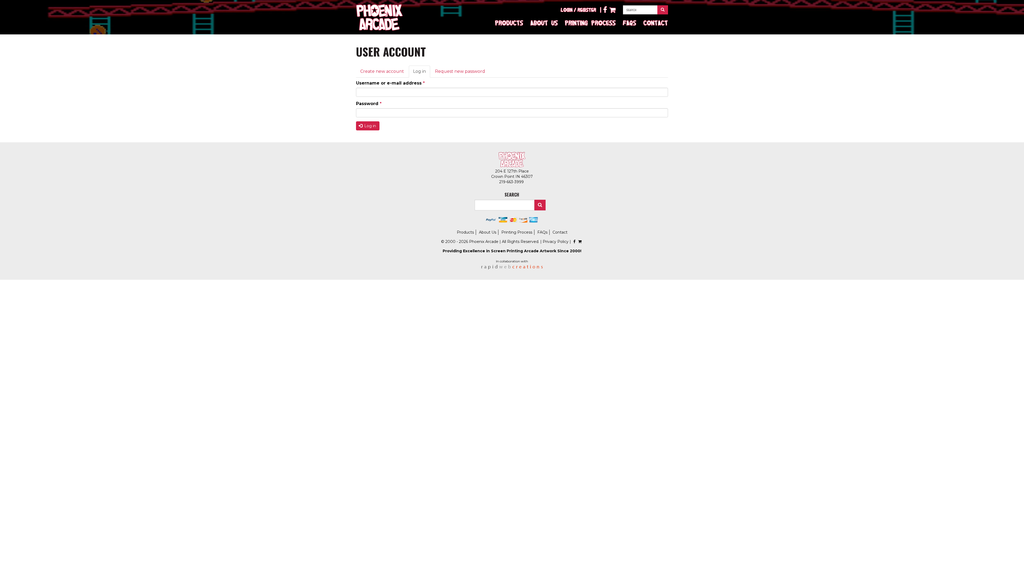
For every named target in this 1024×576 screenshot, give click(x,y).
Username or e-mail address (390, 83)
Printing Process (590, 23)
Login (567, 10)
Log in (421, 73)
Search (540, 205)
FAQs (629, 23)
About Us (544, 23)
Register (587, 10)
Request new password (460, 71)
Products (509, 23)
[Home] (379, 17)
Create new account (382, 71)
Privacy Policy (556, 241)
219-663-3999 (512, 181)
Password (369, 103)
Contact (655, 23)
